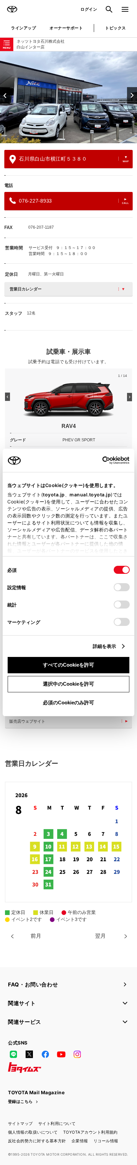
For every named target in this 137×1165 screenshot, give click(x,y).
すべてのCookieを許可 (68, 665)
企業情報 (79, 1140)
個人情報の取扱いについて (33, 1132)
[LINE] (13, 1054)
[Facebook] (45, 1054)
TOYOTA (12, 9)
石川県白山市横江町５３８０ (53, 159)
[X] (29, 1054)
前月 (36, 936)
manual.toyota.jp (90, 494)
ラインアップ (23, 27)
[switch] (122, 587)
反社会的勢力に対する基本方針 (37, 1140)
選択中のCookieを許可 (68, 684)
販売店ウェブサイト (27, 721)
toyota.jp (54, 494)
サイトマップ (20, 1123)
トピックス (115, 27)
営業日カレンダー (26, 289)
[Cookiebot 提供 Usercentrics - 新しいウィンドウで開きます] (100, 460)
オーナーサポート (66, 27)
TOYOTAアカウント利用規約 (90, 1132)
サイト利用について (56, 1123)
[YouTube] (61, 1054)
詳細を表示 (104, 646)
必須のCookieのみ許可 (68, 702)
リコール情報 (105, 1140)
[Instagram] (77, 1054)
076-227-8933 (35, 201)
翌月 (100, 936)
